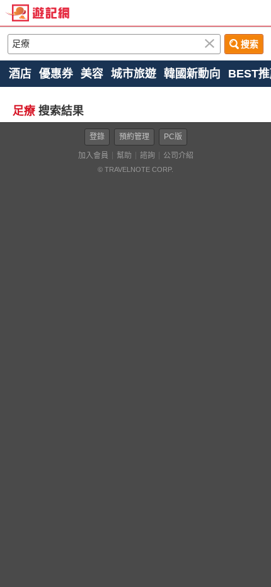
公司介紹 (178, 155)
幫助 (124, 155)
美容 (92, 73)
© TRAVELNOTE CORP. (135, 169)
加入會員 (93, 155)
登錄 (97, 136)
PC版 (173, 136)
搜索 (249, 44)
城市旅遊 (133, 73)
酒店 (20, 73)
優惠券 (56, 73)
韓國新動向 (192, 73)
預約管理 (134, 136)
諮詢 (147, 155)
